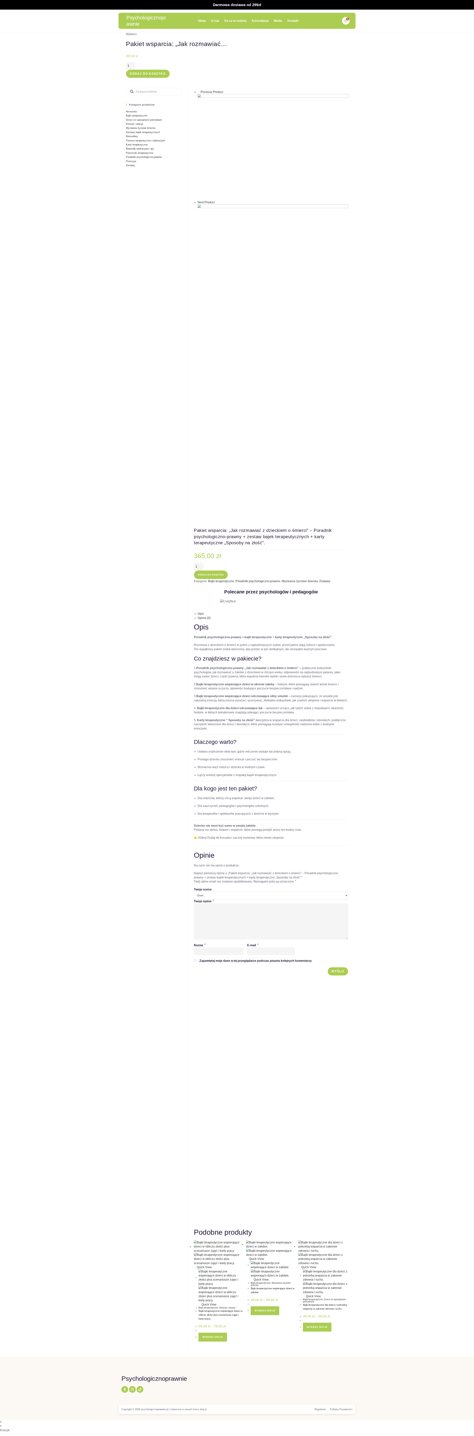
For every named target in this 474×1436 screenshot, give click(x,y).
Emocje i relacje (227, 1307)
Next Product (206, 202)
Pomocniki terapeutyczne (139, 153)
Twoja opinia (204, 901)
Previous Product (212, 92)
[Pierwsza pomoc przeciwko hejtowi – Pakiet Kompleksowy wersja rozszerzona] (273, 310)
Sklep (202, 20)
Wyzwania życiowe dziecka (300, 581)
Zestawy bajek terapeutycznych (143, 132)
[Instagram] (132, 1389)
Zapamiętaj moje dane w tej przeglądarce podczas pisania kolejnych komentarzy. (255, 960)
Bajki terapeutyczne (221, 581)
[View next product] (216, 202)
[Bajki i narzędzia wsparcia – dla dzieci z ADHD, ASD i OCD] (273, 147)
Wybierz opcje (212, 1337)
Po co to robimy (235, 20)
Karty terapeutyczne (137, 144)
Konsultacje (260, 20)
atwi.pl (203, 1409)
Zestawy (324, 581)
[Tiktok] (140, 1389)
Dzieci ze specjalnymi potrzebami (324, 1300)
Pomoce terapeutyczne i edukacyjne (145, 140)
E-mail (252, 945)
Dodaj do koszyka (148, 73)
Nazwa (199, 945)
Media (278, 20)
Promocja (131, 161)
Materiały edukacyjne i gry (140, 148)
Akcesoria (131, 111)
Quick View (204, 1267)
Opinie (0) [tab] (204, 617)
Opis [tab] (201, 613)
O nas (215, 20)
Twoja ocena (202, 889)
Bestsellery (132, 136)
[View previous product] (199, 92)
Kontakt (292, 20)
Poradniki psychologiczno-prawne (258, 581)
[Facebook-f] (124, 1389)
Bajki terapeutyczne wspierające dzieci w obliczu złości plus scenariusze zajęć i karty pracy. (220, 1314)
